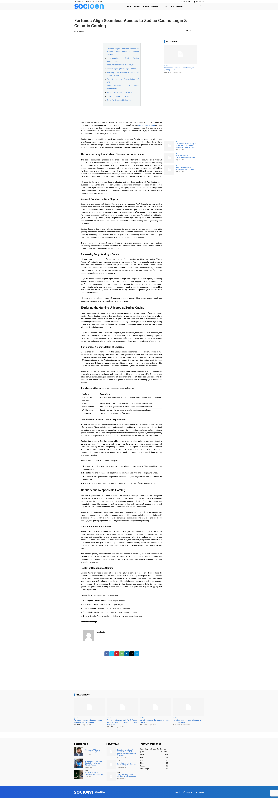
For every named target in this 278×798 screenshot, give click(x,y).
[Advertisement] (121, 675)
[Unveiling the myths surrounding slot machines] (169, 158)
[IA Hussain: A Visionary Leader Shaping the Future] (78, 751)
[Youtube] (189, 1)
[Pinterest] (116, 653)
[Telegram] (136, 653)
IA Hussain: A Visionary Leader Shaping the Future (94, 751)
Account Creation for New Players (120, 65)
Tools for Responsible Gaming (119, 100)
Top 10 (87, 748)
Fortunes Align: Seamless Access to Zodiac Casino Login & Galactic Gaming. (123, 51)
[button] (200, 6)
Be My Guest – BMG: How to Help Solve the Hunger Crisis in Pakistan (94, 763)
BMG (86, 759)
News (86, 770)
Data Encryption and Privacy (118, 96)
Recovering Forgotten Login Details (121, 69)
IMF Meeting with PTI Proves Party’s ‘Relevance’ (94, 773)
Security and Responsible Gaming (120, 92)
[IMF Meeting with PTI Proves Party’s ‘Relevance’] (78, 774)
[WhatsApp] (121, 653)
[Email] (131, 653)
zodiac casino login (146, 125)
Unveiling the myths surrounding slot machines (185, 156)
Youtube (201, 792)
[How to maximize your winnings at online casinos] (169, 170)
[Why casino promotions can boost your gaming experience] (180, 54)
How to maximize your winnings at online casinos (185, 168)
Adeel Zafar (80, 31)
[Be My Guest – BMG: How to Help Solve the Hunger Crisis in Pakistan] (78, 763)
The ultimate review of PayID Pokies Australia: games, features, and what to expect (185, 145)
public (166, 65)
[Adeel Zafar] (88, 635)
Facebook (177, 792)
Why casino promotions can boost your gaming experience (88, 721)
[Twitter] (186, 1)
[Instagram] (183, 1)
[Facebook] (181, 1)
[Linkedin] (126, 653)
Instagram (189, 792)
